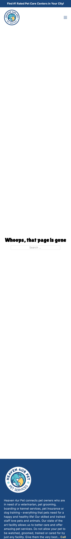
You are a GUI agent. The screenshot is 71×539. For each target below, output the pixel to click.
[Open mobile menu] (65, 17)
